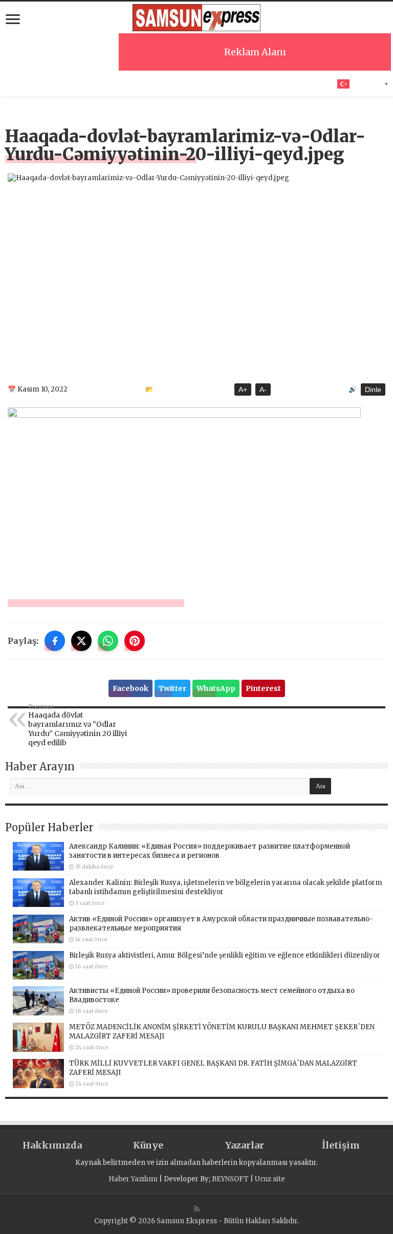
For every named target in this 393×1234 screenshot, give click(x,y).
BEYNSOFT (230, 1179)
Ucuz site (270, 1179)
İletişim (341, 1145)
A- (263, 389)
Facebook (130, 688)
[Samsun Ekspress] (196, 17)
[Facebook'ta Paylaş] (55, 641)
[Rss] (197, 1209)
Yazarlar (244, 1145)
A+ (242, 389)
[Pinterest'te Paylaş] (134, 641)
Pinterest (263, 688)
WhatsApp (215, 688)
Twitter (172, 688)
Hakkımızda (52, 1145)
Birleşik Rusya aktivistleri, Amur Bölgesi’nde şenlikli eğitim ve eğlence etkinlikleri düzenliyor (224, 955)
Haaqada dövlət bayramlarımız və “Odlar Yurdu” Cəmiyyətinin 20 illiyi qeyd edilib (77, 725)
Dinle (373, 389)
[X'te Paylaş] (81, 641)
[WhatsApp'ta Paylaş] (108, 641)
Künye (148, 1145)
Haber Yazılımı (133, 1179)
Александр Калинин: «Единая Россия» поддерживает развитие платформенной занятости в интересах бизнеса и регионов (209, 851)
